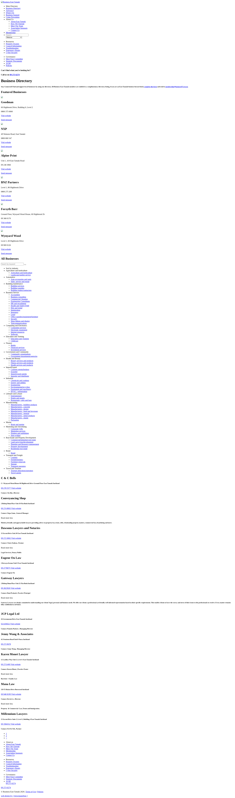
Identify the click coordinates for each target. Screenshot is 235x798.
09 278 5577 (6, 488)
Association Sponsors (19, 28)
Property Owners (12, 44)
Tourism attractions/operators (22, 471)
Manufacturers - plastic (19, 418)
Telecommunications (19, 323)
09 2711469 (6, 664)
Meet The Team (17, 26)
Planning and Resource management (25, 444)
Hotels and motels (18, 398)
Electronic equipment (19, 330)
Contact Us (15, 30)
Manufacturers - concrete (20, 407)
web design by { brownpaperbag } (14, 796)
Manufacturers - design (20, 409)
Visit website (6, 116)
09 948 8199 (6, 694)
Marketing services (18, 431)
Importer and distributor (20, 376)
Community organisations (21, 354)
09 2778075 (6, 568)
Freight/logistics (17, 460)
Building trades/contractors (21, 290)
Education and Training (20, 339)
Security (14, 319)
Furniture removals (18, 462)
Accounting (15, 295)
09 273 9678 (6, 644)
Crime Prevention (12, 17)
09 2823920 (6, 588)
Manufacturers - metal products (23, 416)
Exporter (14, 372)
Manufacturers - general (20, 413)
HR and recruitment (18, 303)
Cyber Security (12, 53)
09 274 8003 (6, 508)
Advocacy (10, 11)
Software (14, 334)
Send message (6, 120)
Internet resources (17, 332)
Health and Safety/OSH (20, 306)
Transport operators (18, 466)
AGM (8, 63)
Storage (14, 464)
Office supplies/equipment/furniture (24, 317)
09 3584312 (6, 724)
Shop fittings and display (20, 321)
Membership (11, 33)
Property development (19, 446)
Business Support (12, 15)
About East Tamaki (18, 22)
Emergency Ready (13, 50)
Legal (13, 314)
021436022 (5, 624)
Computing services (18, 328)
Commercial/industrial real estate (23, 440)
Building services (17, 286)
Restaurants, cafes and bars (21, 400)
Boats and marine (17, 424)
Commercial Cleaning (19, 299)
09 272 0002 (6, 538)
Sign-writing (15, 435)
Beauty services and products (22, 361)
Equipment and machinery (21, 389)
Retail (13, 453)
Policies (9, 66)
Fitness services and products (22, 363)
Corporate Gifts (17, 429)
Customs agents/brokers (20, 369)
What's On (10, 13)
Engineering (15, 385)
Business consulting (18, 297)
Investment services (18, 350)
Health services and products (22, 365)
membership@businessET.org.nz (176, 87)
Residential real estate (19, 449)
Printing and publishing (20, 433)
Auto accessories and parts (21, 279)
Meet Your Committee (14, 59)
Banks (13, 345)
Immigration (15, 310)
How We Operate (17, 24)
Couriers (14, 457)
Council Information (14, 46)
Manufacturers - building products (24, 405)
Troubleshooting (12, 48)
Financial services (17, 347)
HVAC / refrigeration (19, 391)
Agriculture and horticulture (21, 273)
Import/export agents (19, 374)
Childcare (14, 341)
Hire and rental (16, 308)
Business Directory (13, 8)
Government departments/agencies (24, 356)
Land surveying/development (22, 442)
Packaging (15, 420)
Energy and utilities (18, 383)
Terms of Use (31, 792)
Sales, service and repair (20, 281)
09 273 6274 (15, 75)
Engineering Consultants (20, 301)
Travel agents (16, 473)
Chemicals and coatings (20, 380)
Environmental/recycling (20, 387)
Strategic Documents (14, 61)
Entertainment (16, 396)
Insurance (14, 312)
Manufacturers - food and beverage (24, 411)
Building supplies (17, 288)
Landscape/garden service (21, 275)
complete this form (150, 87)
